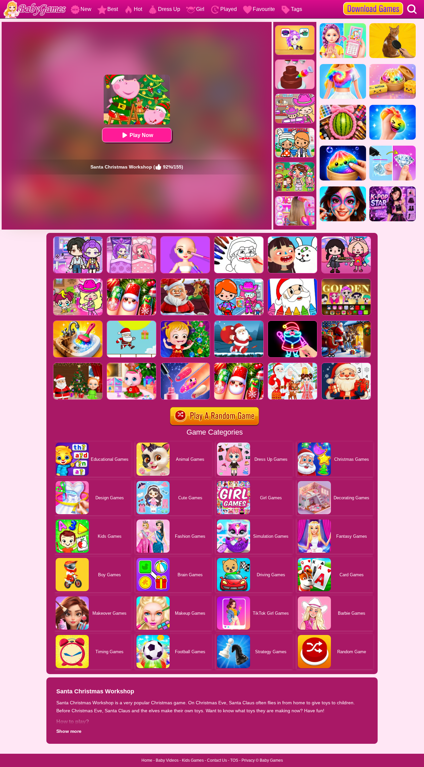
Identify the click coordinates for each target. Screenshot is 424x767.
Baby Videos (167, 760)
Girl (200, 9)
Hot (138, 9)
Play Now (141, 135)
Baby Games (271, 760)
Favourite (264, 9)
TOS (234, 760)
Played (228, 9)
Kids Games (193, 760)
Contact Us (217, 760)
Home (146, 760)
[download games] (373, 2)
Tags (296, 9)
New (85, 9)
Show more (68, 731)
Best (112, 9)
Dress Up (169, 9)
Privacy (248, 760)
